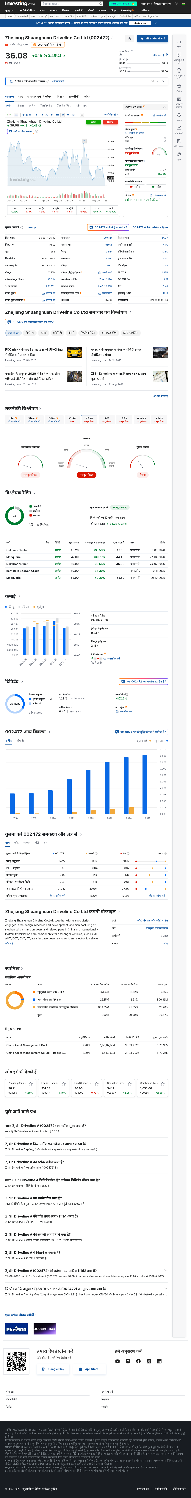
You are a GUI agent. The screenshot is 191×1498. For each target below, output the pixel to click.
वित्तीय (61, 96)
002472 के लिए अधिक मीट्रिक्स (150, 227)
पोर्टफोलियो (11, 1399)
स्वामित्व (32, 105)
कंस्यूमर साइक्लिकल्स (157, 928)
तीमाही (20, 740)
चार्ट (20, 96)
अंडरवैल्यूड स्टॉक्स (150, 16)
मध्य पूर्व (111, 16)
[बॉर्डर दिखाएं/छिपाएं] (82, 115)
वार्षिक (8, 740)
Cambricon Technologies (154, 1083)
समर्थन (104, 1406)
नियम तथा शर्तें (143, 1489)
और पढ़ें (9, 943)
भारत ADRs (82, 16)
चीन (166, 943)
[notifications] (176, 3)
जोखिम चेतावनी (179, 1489)
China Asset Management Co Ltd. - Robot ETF (36, 1052)
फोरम (87, 96)
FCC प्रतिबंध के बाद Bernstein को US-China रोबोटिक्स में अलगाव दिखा (34, 352)
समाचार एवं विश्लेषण (39, 96)
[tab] (14, 419)
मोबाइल (10, 1391)
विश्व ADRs (68, 16)
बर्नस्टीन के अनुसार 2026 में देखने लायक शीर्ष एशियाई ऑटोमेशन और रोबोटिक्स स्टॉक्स (32, 376)
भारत (33, 16)
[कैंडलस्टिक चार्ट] (9, 115)
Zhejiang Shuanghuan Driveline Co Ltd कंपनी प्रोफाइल (60, 911)
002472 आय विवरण (25, 731)
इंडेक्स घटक (81, 105)
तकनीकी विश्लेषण (21, 408)
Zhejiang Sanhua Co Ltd (21, 1083)
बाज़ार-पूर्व (43, 16)
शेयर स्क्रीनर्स (23, 16)
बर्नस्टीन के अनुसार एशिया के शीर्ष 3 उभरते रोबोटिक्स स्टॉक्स (116, 352)
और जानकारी (58, 81)
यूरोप (103, 16)
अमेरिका (94, 16)
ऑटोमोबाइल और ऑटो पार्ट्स (152, 920)
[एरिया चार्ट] (16, 115)
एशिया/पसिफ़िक (124, 16)
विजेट (9, 1406)
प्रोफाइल (21, 105)
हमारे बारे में (107, 1391)
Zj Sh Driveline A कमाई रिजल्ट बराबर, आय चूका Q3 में (118, 376)
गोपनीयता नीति (161, 1489)
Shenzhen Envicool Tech (120, 1083)
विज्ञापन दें (106, 1399)
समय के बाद (55, 16)
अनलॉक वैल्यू (158, 54)
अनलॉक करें (59, 895)
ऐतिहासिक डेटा (46, 105)
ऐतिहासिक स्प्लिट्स (64, 105)
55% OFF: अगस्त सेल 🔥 (123, 3)
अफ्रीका (137, 16)
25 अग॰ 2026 (105, 279)
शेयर (10, 16)
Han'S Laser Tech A (85, 1083)
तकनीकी (74, 96)
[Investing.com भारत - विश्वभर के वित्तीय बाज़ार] (20, 3)
